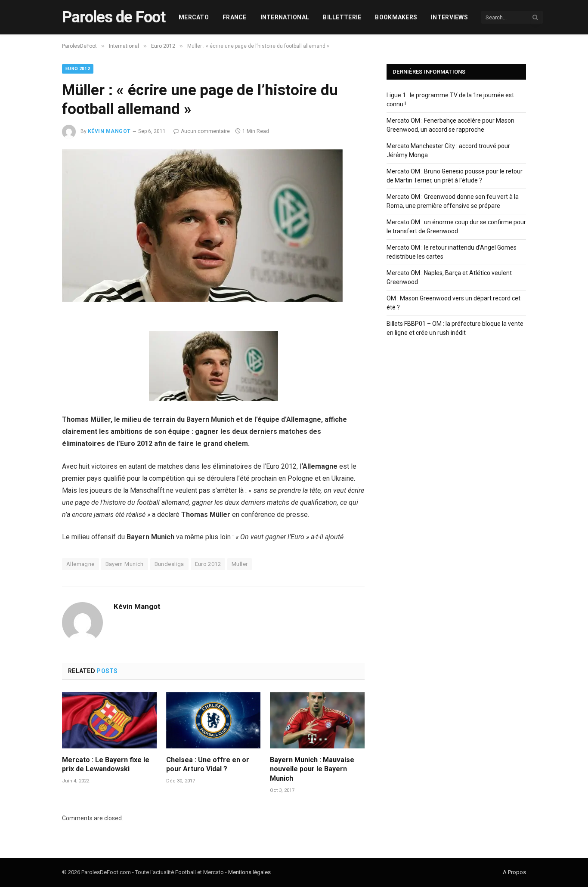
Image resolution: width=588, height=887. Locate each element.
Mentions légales (249, 872)
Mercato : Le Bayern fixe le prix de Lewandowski (105, 764)
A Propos (514, 872)
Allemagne (80, 564)
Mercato (194, 17)
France (235, 17)
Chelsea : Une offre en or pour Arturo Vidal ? (207, 764)
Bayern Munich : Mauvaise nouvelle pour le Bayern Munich (312, 769)
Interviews (449, 17)
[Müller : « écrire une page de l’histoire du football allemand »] (202, 299)
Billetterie (342, 17)
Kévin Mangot (109, 131)
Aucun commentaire (205, 131)
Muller (240, 564)
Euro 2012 (77, 68)
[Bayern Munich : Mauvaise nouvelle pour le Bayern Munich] (317, 720)
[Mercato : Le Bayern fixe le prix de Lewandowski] (109, 720)
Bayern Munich (124, 564)
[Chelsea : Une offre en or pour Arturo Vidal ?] (213, 720)
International (284, 17)
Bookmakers (396, 17)
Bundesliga (169, 564)
